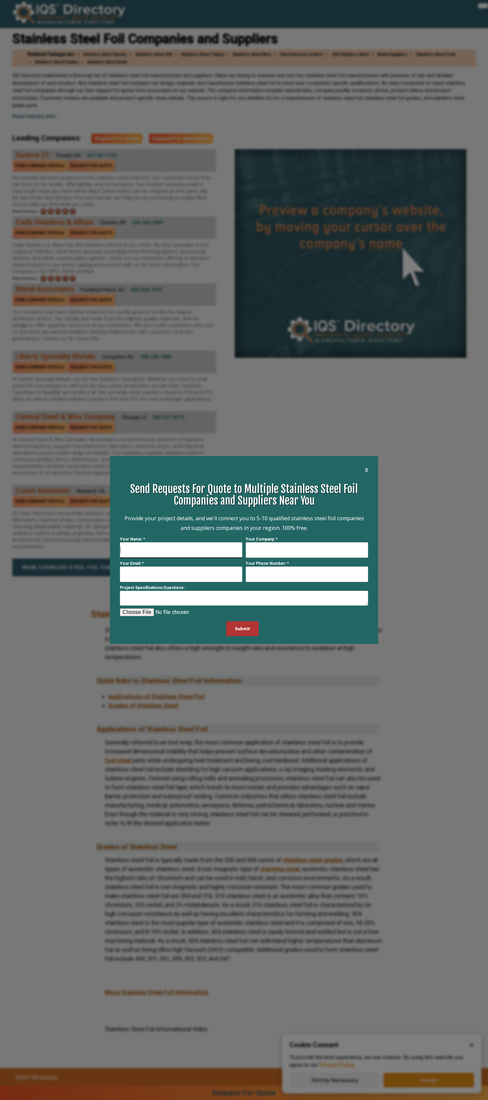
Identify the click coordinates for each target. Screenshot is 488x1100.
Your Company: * (262, 539)
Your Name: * (132, 539)
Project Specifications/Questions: (152, 587)
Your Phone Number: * (267, 563)
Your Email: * (132, 563)
